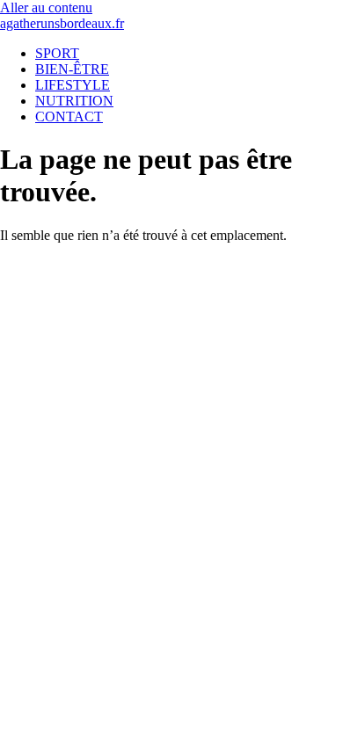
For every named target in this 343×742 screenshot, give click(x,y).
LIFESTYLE (72, 84)
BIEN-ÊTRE (72, 69)
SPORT (57, 53)
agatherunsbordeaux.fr (62, 23)
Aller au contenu (46, 7)
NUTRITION (74, 100)
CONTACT (69, 116)
